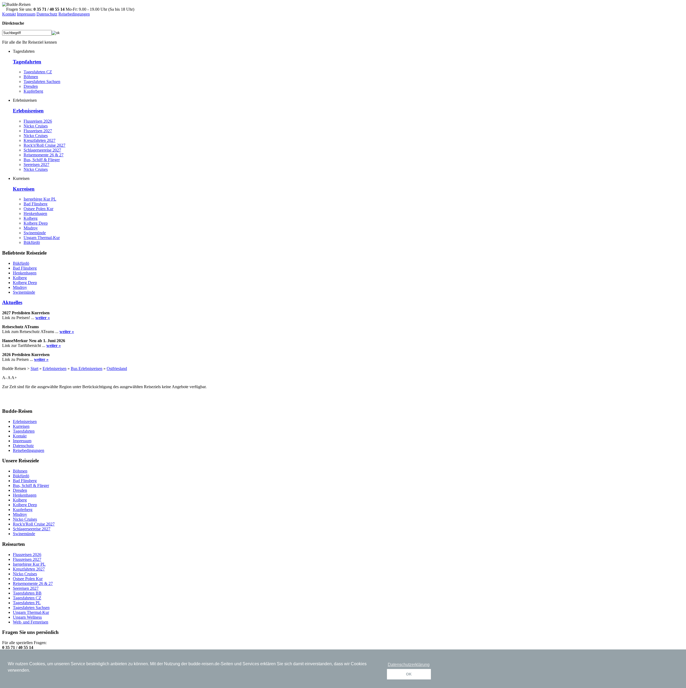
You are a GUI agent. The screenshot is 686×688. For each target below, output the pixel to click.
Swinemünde (35, 232)
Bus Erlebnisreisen (86, 368)
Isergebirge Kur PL (40, 199)
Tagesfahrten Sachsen (42, 81)
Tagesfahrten (27, 62)
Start (34, 368)
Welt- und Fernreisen (30, 622)
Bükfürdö (32, 242)
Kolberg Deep (36, 223)
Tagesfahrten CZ (38, 72)
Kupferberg (33, 91)
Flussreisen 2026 (38, 121)
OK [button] (409, 674)
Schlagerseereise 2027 (42, 150)
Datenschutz (46, 14)
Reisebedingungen (74, 14)
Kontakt (9, 14)
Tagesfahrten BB (27, 593)
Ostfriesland (117, 368)
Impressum (26, 14)
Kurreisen (24, 189)
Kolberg (31, 218)
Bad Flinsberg (35, 204)
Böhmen (31, 76)
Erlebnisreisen (28, 111)
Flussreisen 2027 (38, 130)
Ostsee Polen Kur (38, 208)
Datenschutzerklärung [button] (409, 664)
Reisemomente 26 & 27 (44, 155)
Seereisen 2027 (36, 164)
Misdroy (31, 228)
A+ (14, 377)
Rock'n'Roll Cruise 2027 (44, 145)
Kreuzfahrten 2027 (39, 140)
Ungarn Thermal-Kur (42, 237)
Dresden (31, 86)
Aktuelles (12, 302)
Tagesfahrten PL (27, 602)
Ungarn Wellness (27, 617)
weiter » (42, 317)
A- (4, 377)
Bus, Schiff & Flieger (42, 159)
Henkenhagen (35, 213)
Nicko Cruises (36, 126)
